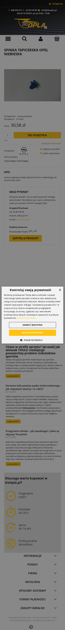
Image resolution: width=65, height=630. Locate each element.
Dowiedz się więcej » (27, 318)
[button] (32, 340)
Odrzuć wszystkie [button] (32, 325)
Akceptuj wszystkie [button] (32, 332)
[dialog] (32, 314)
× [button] (60, 290)
